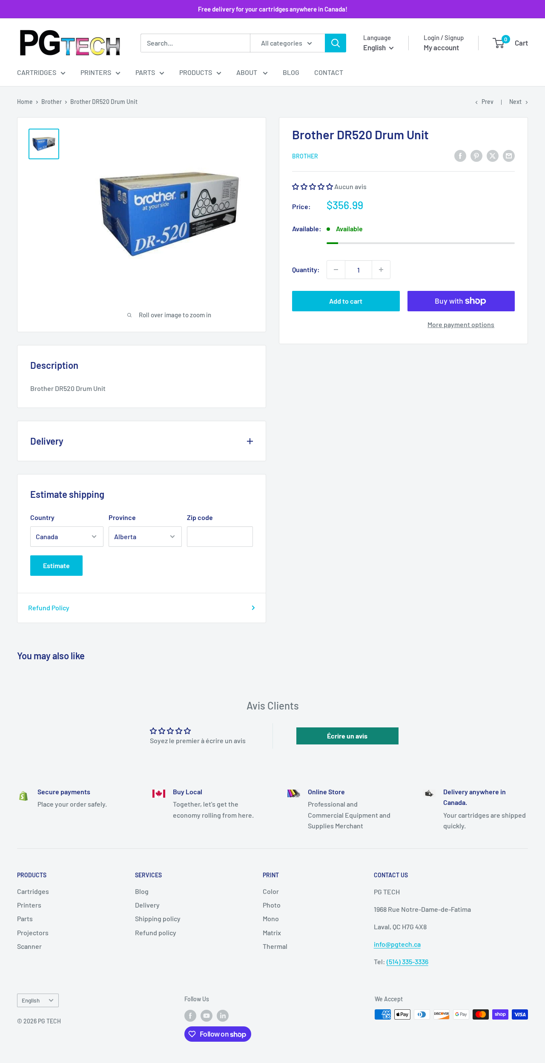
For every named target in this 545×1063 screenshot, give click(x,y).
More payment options (460, 324)
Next (515, 101)
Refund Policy (48, 607)
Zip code (200, 517)
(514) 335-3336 (407, 961)
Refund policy (155, 932)
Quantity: (306, 269)
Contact (328, 72)
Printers (95, 72)
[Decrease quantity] (336, 270)
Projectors (33, 932)
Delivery (147, 905)
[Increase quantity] (381, 270)
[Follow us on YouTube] (206, 1015)
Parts (145, 72)
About (247, 72)
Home (25, 101)
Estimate (56, 565)
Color (271, 891)
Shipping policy (158, 918)
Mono (271, 918)
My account (441, 47)
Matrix (272, 932)
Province (122, 517)
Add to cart (345, 301)
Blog (291, 72)
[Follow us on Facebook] (190, 1015)
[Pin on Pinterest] (476, 155)
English (31, 1000)
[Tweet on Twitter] (493, 155)
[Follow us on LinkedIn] (223, 1015)
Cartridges (36, 72)
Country (42, 517)
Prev (487, 101)
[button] (312, 186)
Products (195, 72)
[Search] (335, 43)
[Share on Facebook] (460, 155)
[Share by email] (509, 155)
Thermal (275, 946)
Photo (272, 905)
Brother (51, 101)
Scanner (29, 946)
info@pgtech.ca (397, 944)
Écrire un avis (347, 736)
